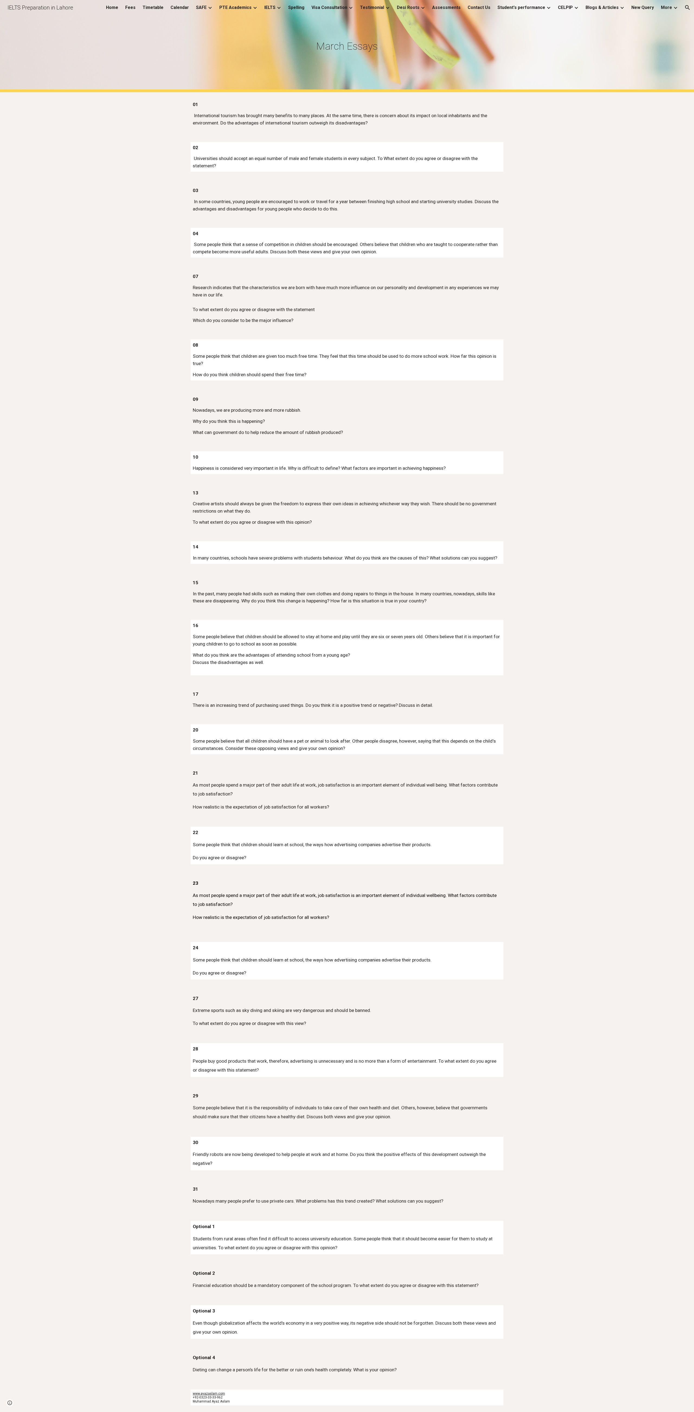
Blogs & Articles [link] (602, 7)
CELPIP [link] (565, 7)
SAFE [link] (201, 7)
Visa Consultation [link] (329, 7)
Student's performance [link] (521, 7)
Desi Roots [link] (408, 7)
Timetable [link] (153, 7)
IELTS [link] (269, 7)
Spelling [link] (296, 7)
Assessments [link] (446, 7)
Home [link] (112, 7)
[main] (347, 46)
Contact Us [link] (479, 7)
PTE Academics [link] (235, 7)
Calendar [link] (180, 7)
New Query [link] (642, 7)
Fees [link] (130, 7)
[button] (687, 7)
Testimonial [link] (372, 7)
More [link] (666, 7)
